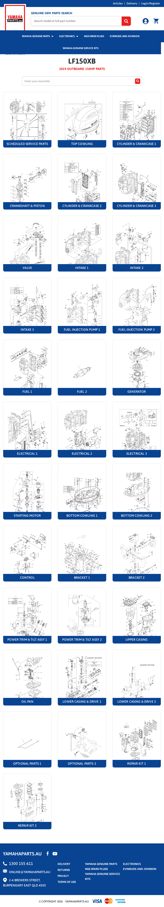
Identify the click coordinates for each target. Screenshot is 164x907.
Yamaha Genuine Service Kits (81, 48)
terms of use (67, 881)
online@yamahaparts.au (29, 872)
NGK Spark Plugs (94, 36)
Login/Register (150, 3)
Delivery (132, 3)
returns (64, 870)
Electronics (67, 36)
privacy (63, 875)
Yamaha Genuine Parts (36, 36)
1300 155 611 (21, 863)
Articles (118, 3)
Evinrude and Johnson (124, 36)
